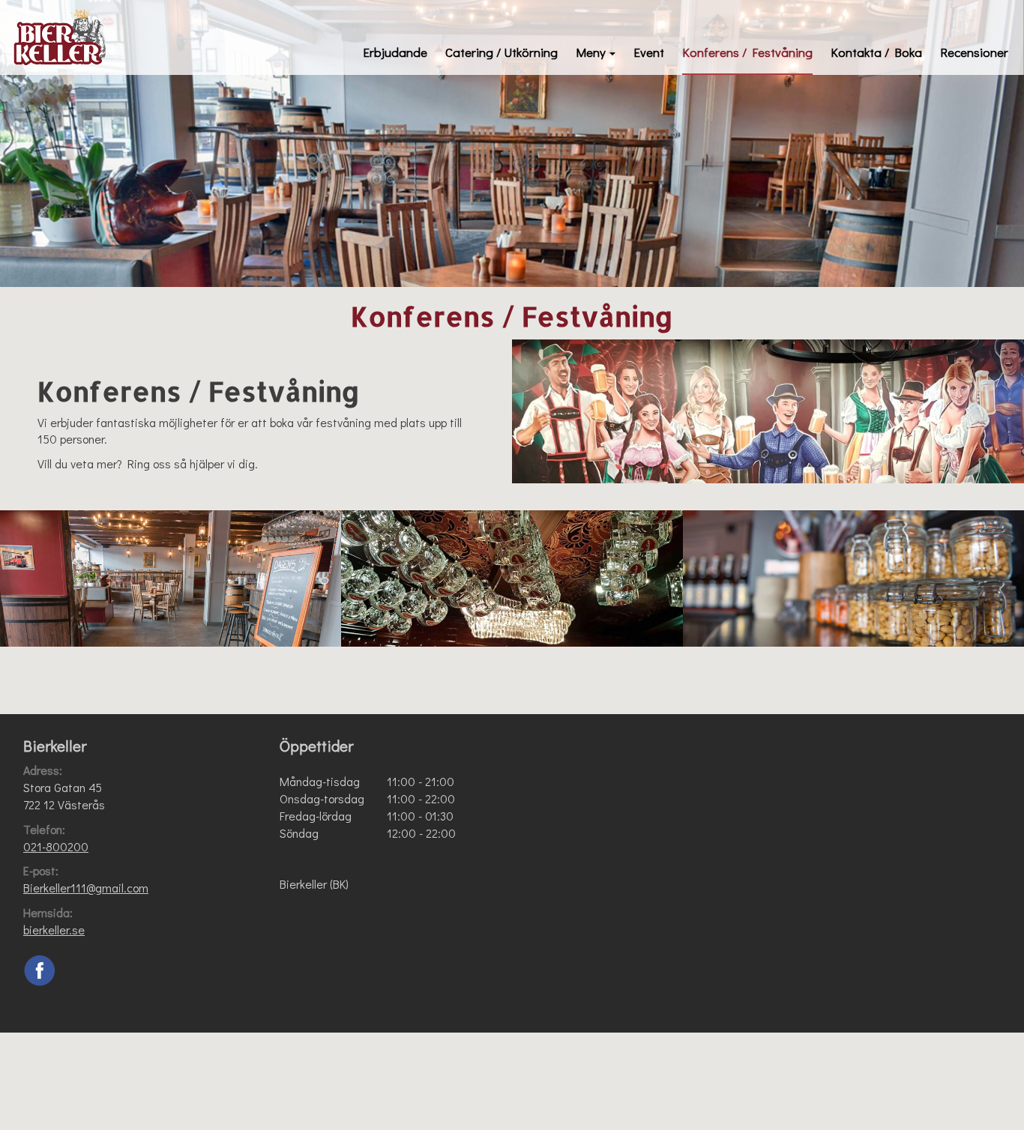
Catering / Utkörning (501, 52)
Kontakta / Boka (876, 52)
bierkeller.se (54, 929)
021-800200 (55, 846)
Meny (591, 52)
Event (648, 52)
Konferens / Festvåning (747, 52)
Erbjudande (395, 52)
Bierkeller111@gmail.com (85, 887)
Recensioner (974, 52)
